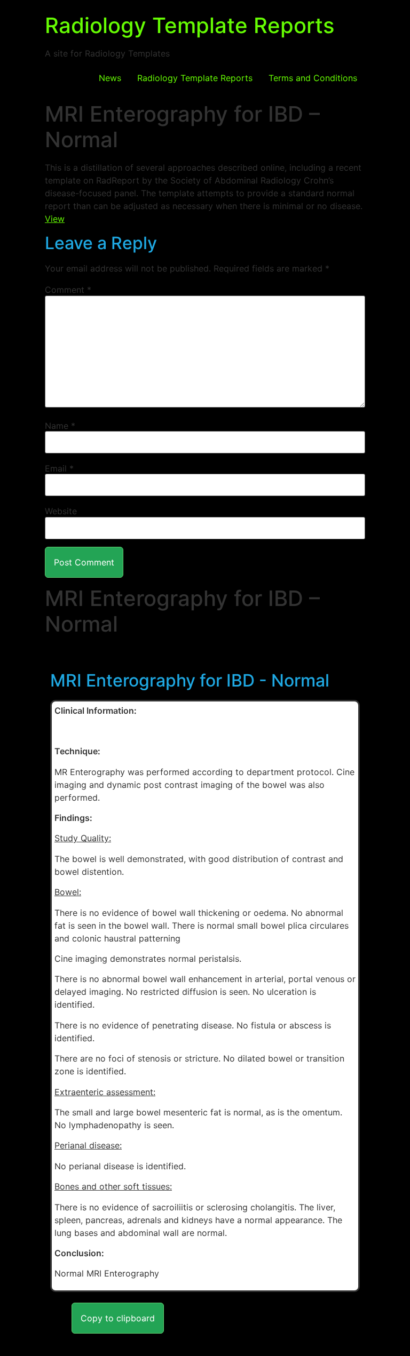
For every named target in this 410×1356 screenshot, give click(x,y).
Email (59, 468)
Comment (68, 289)
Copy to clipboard (118, 1318)
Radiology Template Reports (189, 25)
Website (61, 511)
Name (60, 425)
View (55, 218)
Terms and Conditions (313, 78)
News (110, 78)
